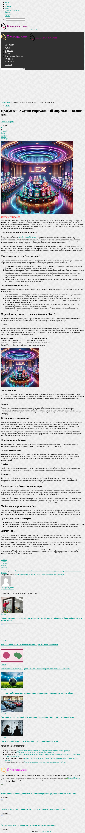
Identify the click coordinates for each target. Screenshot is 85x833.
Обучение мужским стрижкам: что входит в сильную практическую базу (34, 809)
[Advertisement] (42, 85)
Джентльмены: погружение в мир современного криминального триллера (43, 751)
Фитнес (7, 12)
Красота (8, 6)
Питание (8, 14)
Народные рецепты (12, 10)
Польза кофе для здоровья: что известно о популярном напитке (29, 825)
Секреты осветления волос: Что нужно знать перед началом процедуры (39, 575)
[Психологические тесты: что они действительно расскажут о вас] (12, 735)
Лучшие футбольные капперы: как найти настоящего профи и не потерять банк (37, 693)
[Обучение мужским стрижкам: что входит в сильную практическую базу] (6, 805)
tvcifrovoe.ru (48, 831)
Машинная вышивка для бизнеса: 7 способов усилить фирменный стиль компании (38, 793)
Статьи (7, 16)
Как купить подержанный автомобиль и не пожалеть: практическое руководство (37, 717)
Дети (6, 4)
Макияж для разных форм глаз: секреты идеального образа (45, 762)
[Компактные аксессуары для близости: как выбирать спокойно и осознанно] (12, 663)
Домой (3, 102)
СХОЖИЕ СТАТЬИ (9, 593)
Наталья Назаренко (7, 122)
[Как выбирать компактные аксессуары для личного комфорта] (12, 639)
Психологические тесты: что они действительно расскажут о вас (30, 741)
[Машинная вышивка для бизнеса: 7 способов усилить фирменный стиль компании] (6, 789)
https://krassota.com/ (7, 589)
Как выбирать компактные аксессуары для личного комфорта (29, 644)
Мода (7, 8)
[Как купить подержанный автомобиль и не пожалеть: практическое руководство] (12, 711)
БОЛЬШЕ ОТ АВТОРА (27, 593)
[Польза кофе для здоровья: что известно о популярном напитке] (6, 821)
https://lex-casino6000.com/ (27, 237)
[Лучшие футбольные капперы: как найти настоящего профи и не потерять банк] (12, 687)
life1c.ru (41, 831)
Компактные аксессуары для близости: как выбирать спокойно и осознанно (35, 669)
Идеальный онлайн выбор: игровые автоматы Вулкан (35, 752)
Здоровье (8, 2)
